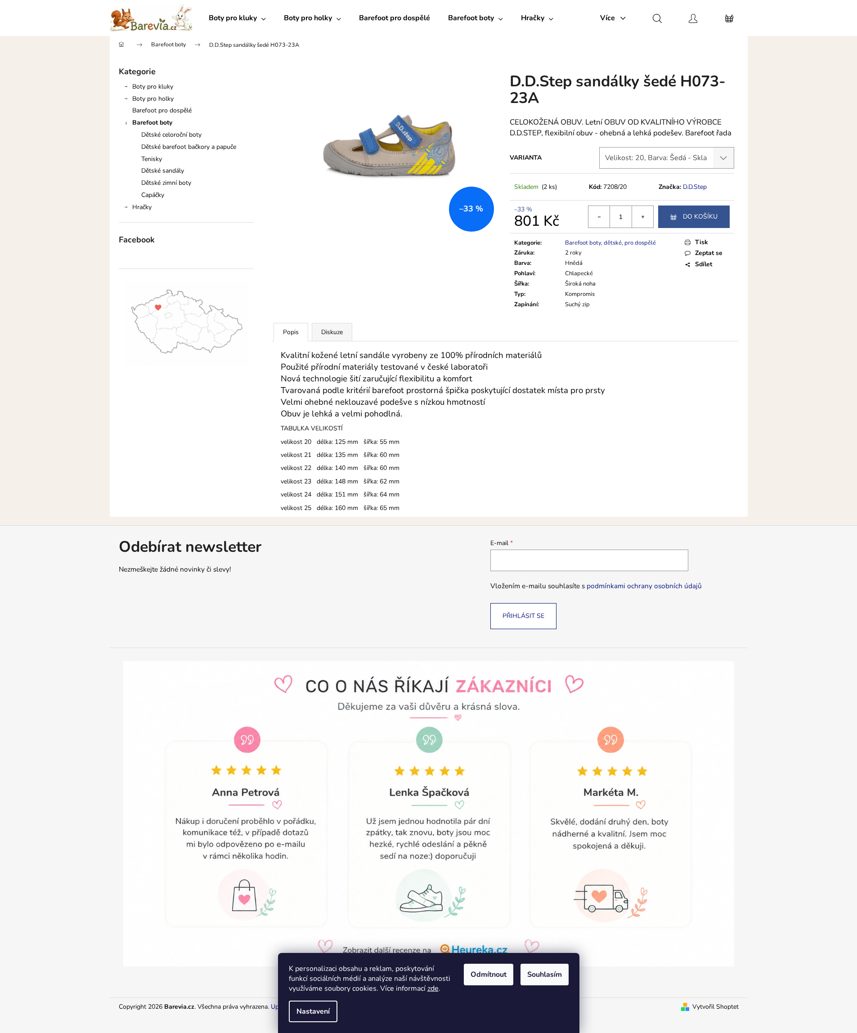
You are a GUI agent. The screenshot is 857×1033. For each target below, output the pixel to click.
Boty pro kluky (152, 86)
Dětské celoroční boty (171, 134)
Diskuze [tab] (332, 332)
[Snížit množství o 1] (599, 217)
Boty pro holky (153, 98)
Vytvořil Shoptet (715, 1006)
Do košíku (700, 216)
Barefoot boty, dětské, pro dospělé (610, 243)
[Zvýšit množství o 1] (642, 217)
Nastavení (313, 1011)
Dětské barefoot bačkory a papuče (188, 147)
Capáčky (152, 195)
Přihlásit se (523, 616)
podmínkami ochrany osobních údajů (644, 585)
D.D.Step (695, 187)
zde (433, 988)
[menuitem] (237, 18)
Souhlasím (544, 974)
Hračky (142, 207)
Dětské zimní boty (166, 183)
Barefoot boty (152, 122)
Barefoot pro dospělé (162, 110)
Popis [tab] (291, 332)
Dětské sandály (162, 170)
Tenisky (151, 159)
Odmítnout (489, 974)
